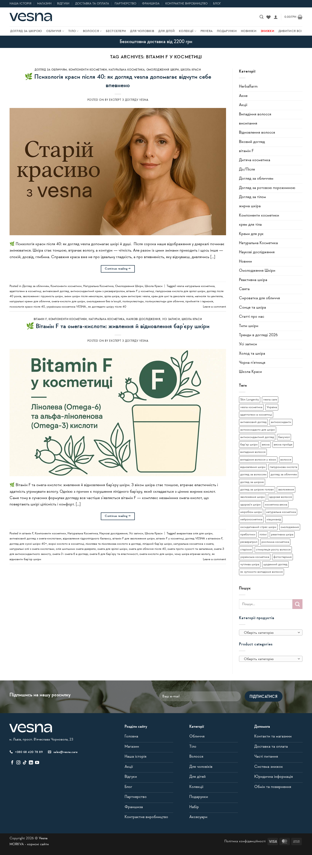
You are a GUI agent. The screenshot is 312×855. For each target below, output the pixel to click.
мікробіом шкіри (251, 512)
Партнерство (125, 3)
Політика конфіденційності (245, 841)
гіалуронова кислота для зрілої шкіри (180, 291)
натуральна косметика (281, 512)
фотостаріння (282, 557)
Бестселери (116, 31)
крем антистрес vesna (135, 296)
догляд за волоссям (253, 474)
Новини (245, 262)
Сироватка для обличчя (259, 298)
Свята (244, 289)
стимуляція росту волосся (273, 549)
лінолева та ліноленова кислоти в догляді (113, 544)
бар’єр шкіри (249, 444)
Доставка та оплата (92, 3)
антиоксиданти (281, 422)
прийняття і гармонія (199, 301)
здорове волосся (280, 497)
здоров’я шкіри (250, 504)
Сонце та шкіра (252, 308)
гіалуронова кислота (283, 467)
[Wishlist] (268, 17)
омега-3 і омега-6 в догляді (70, 554)
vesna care (270, 399)
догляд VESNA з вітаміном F (203, 538)
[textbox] (269, 633)
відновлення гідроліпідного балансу (87, 538)
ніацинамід (274, 519)
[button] (276, 17)
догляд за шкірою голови (257, 489)
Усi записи (171, 319)
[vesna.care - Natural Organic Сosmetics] (31, 17)
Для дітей (166, 31)
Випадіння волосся (255, 114)
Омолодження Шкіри (162, 70)
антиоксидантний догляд (257, 437)
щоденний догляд (275, 564)
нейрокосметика (251, 519)
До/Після (247, 170)
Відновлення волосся (257, 133)
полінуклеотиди (133, 301)
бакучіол (284, 437)
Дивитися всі (290, 31)
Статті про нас (251, 317)
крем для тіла (250, 225)
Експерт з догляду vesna (128, 100)
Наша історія (20, 3)
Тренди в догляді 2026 (258, 335)
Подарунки (227, 31)
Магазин (44, 3)
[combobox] (270, 632)
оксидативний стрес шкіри (258, 527)
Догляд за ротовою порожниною (267, 188)
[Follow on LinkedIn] (31, 762)
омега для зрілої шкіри (112, 549)
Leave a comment (214, 306)
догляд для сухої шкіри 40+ (28, 544)
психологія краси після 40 (27, 306)
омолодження (290, 527)
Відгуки (63, 3)
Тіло (72, 31)
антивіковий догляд (56, 291)
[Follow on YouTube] (37, 762)
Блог (217, 3)
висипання (248, 124)
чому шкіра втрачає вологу (192, 554)
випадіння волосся (253, 452)
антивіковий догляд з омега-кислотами (35, 538)
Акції (243, 105)
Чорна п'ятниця (252, 363)
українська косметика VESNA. (66, 306)
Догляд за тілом (252, 197)
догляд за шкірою (252, 482)
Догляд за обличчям (51, 70)
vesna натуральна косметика (196, 286)
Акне (243, 96)
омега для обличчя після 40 (147, 549)
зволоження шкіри (252, 497)
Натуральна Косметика (127, 70)
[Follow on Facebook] (12, 762)
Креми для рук (251, 234)
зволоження (286, 489)
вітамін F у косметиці (140, 291)
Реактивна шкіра (253, 280)
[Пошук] (261, 17)
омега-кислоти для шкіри (68, 301)
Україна (272, 407)
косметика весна (276, 504)
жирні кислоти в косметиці (66, 544)
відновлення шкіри (253, 467)
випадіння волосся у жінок (258, 459)
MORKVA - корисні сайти (29, 844)
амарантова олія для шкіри (194, 533)
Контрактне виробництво (186, 3)
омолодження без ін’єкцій (104, 301)
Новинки (248, 31)
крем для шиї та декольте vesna (172, 296)
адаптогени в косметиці (25, 291)
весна (266, 444)
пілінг (263, 534)
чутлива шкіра (249, 564)
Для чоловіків (142, 31)
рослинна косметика (275, 542)
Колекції (186, 31)
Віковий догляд (252, 142)
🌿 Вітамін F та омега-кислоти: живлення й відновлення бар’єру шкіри (117, 326)
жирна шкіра (250, 206)
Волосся (91, 31)
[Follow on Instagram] (18, 762)
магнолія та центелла (209, 296)
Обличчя (53, 31)
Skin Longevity (249, 399)
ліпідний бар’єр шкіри (157, 544)
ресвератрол (248, 542)
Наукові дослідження (143, 319)
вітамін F (40, 319)
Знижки (267, 31)
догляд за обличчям (284, 474)
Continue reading (118, 268)
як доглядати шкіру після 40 (107, 306)
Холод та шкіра (252, 354)
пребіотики (247, 534)
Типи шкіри (248, 326)
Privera (207, 31)
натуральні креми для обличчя (30, 301)
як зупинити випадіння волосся (261, 572)
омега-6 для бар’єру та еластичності (114, 554)
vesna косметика (251, 407)
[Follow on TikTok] (25, 762)
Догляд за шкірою (26, 31)
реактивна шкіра (282, 534)
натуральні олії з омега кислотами (32, 549)
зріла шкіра (111, 296)
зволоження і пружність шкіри (43, 296)
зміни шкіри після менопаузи (83, 296)
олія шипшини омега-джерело (76, 549)
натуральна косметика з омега (193, 544)
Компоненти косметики (88, 70)
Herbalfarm (248, 87)
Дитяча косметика (254, 160)
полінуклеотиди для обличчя (164, 301)
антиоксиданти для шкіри (257, 429)
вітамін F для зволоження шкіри (133, 538)
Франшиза (151, 3)
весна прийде (283, 444)
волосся (285, 459)
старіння (246, 549)
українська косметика (254, 557)
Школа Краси (191, 70)
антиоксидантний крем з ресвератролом (97, 291)
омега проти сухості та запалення (189, 549)
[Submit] (297, 604)
